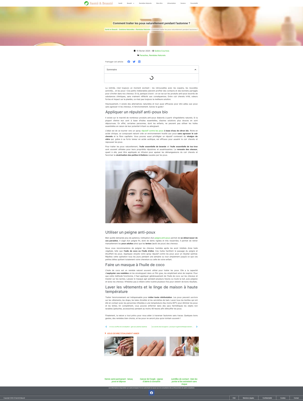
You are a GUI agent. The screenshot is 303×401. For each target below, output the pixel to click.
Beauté (129, 3)
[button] (128, 61)
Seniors (183, 3)
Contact (296, 398)
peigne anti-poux (162, 238)
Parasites (144, 55)
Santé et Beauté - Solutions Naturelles (119, 29)
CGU (234, 398)
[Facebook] (151, 393)
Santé (120, 3)
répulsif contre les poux (152, 130)
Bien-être (159, 3)
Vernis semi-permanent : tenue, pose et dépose (119, 380)
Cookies (282, 398)
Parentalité (194, 3)
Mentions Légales (248, 398)
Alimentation (171, 3)
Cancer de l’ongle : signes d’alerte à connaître (151, 380)
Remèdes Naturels (145, 3)
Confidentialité (267, 398)
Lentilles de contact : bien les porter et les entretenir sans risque (184, 381)
